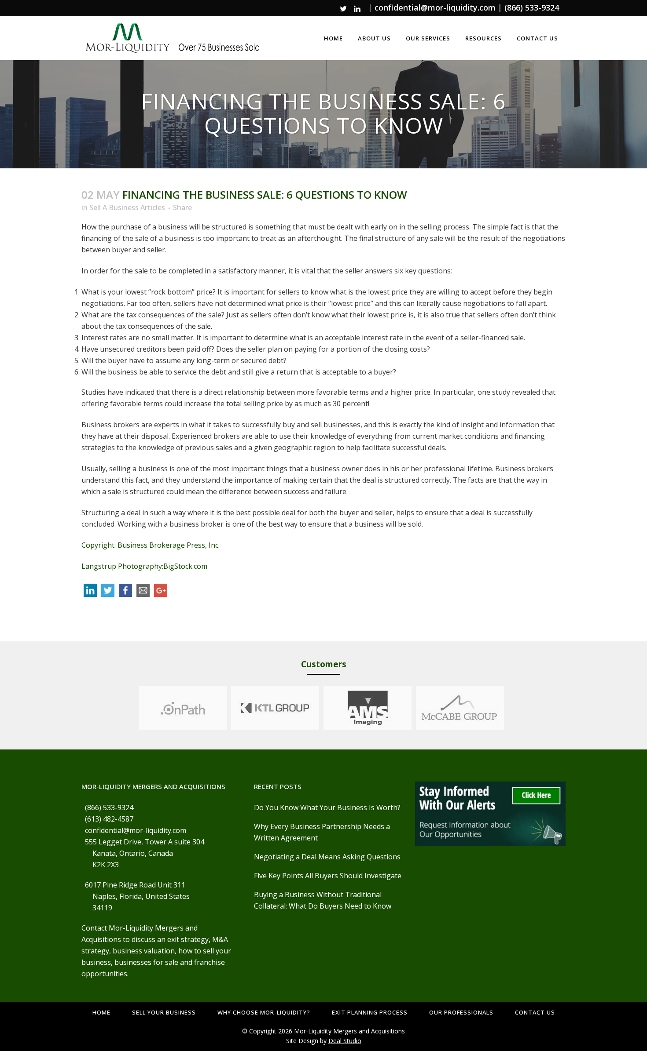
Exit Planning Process (370, 1012)
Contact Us (535, 1012)
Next (512, 708)
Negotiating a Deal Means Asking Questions (327, 857)
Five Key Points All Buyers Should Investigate (327, 875)
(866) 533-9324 (531, 7)
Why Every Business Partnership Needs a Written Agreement (322, 832)
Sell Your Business (164, 1012)
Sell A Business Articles (127, 207)
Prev (130, 708)
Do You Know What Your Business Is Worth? (327, 807)
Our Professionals (461, 1012)
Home (101, 1012)
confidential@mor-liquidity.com (435, 7)
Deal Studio (344, 1040)
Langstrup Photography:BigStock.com (144, 566)
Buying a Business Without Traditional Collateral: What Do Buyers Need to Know (322, 900)
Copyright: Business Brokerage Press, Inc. (150, 545)
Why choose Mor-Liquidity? (263, 1012)
